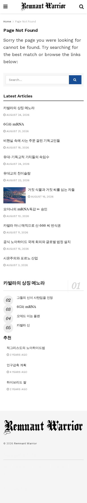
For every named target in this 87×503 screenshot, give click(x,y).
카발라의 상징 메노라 (19, 108)
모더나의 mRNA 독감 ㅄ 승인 (25, 209)
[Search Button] (81, 6)
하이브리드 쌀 (16, 382)
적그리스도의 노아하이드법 (26, 348)
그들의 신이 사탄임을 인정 (35, 298)
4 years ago (18, 372)
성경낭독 (41, 466)
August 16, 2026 (42, 196)
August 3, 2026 (17, 265)
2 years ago (18, 389)
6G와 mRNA (13, 124)
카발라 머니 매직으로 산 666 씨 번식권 (32, 225)
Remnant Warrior (25, 443)
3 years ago (18, 354)
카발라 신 (23, 325)
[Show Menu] (5, 6)
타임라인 (8, 473)
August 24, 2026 (17, 114)
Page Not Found (25, 21)
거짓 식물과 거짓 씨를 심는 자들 (51, 189)
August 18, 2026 (17, 147)
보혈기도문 (22, 466)
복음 (6, 466)
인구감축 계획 (16, 365)
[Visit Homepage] (43, 6)
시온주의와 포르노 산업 (20, 258)
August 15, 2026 (17, 248)
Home (7, 21)
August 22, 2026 (17, 180)
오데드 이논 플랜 (28, 316)
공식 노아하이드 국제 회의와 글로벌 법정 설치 (37, 242)
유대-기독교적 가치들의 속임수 (26, 157)
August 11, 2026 (17, 232)
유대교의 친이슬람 (16, 173)
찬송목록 (59, 466)
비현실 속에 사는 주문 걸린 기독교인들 (31, 140)
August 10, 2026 (17, 216)
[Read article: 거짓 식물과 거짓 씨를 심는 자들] (14, 195)
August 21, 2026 (17, 131)
